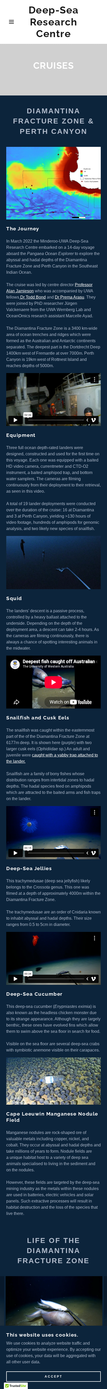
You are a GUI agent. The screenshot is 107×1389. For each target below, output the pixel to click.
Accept (53, 1376)
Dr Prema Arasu (69, 297)
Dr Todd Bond (32, 297)
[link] (53, 22)
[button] (8, 22)
